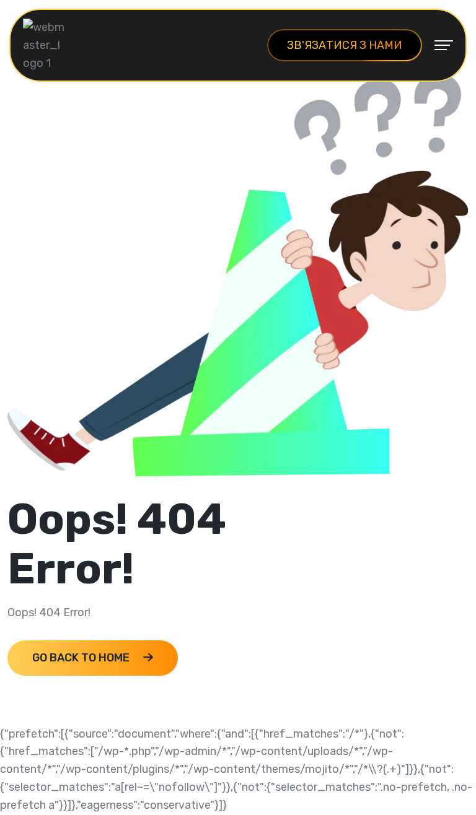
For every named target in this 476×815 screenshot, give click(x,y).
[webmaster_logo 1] (44, 44)
